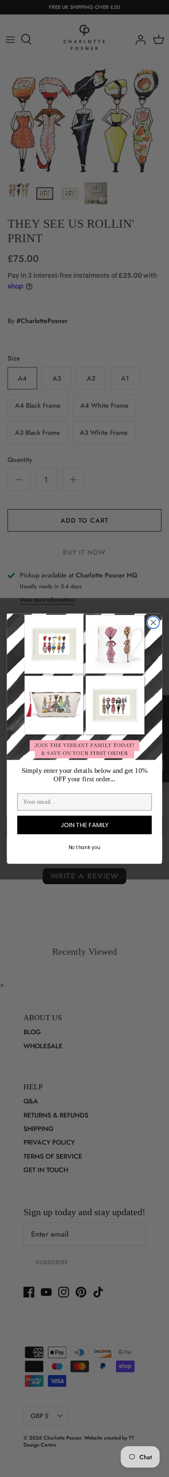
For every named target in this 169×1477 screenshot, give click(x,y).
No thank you (84, 846)
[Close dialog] (153, 622)
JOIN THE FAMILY (84, 824)
